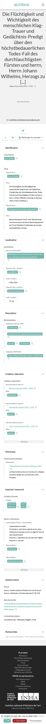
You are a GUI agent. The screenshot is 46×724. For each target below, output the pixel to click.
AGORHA (21, 5)
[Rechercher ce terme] (17, 158)
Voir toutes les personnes (34, 637)
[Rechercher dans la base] (16, 609)
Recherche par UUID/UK (23, 672)
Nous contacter (23, 665)
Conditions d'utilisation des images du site (24, 120)
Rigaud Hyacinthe (21, 86)
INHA (23, 681)
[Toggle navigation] (43, 4)
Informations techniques (23, 658)
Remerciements (23, 660)
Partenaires (23, 688)
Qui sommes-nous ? (23, 679)
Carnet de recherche (23, 686)
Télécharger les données (31, 137)
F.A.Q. (23, 662)
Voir (24, 441)
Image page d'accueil (23, 669)
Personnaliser (36, 721)
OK (8, 721)
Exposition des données (23, 667)
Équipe (23, 683)
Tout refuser (20, 721)
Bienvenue (23, 655)
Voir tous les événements (15, 637)
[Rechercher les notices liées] (34, 86)
